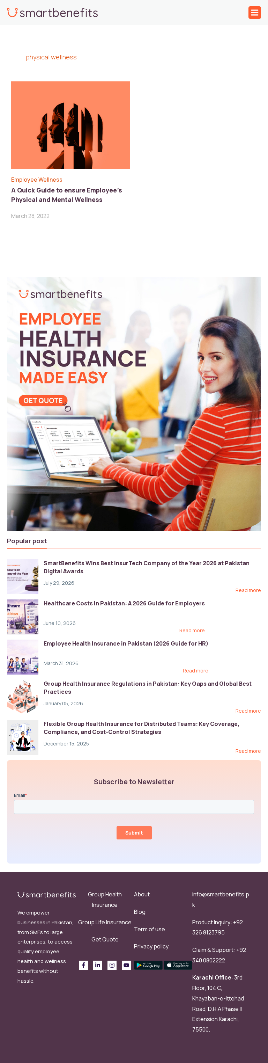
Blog (140, 912)
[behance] (126, 965)
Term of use (149, 929)
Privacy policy (151, 946)
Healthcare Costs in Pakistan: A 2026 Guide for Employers (124, 603)
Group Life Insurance (105, 922)
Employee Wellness (36, 179)
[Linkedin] (97, 965)
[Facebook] (83, 965)
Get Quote (105, 939)
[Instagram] (112, 965)
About (142, 894)
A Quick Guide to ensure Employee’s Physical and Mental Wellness (66, 195)
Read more (248, 590)
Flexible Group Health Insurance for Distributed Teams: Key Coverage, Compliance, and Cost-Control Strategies (141, 727)
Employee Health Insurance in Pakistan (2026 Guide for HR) (126, 643)
